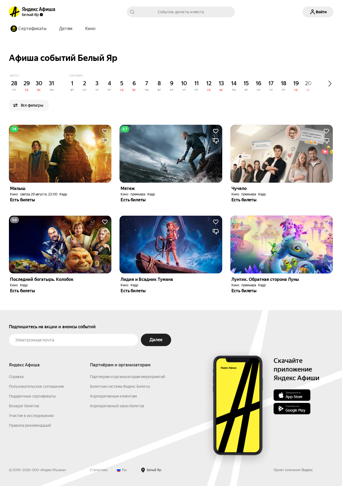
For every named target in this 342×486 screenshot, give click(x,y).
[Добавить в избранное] (105, 131)
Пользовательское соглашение (36, 386)
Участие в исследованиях (31, 415)
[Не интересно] (105, 141)
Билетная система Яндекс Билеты (120, 386)
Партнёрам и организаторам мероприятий (127, 377)
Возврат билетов (24, 406)
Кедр (63, 194)
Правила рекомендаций (30, 425)
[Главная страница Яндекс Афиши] (14, 11)
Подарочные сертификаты (32, 396)
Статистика (98, 470)
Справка (16, 377)
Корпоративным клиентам (113, 396)
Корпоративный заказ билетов (117, 406)
